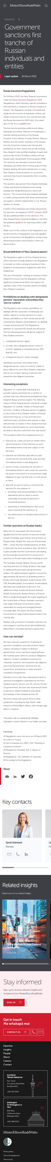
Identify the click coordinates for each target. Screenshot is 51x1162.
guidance (19, 222)
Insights (10, 19)
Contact (7, 1064)
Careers (7, 1061)
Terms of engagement (11, 1155)
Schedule (37, 110)
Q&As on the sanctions (29, 216)
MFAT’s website (35, 212)
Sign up (11, 1002)
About (6, 1057)
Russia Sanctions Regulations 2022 (27, 100)
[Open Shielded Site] (7, 1140)
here (29, 124)
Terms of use (8, 1159)
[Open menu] (5, 6)
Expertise (8, 1046)
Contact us (13, 1032)
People (6, 1053)
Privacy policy (8, 1151)
